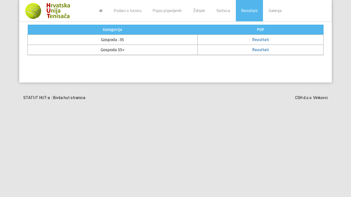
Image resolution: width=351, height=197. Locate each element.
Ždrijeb (199, 10)
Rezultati (249, 10)
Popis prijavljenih (167, 10)
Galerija (275, 10)
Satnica (223, 10)
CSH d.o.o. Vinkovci (311, 97)
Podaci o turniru (127, 10)
